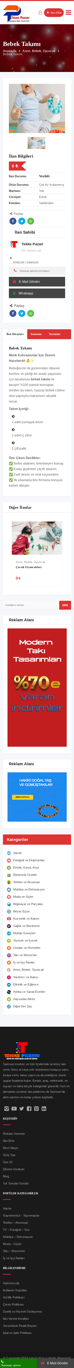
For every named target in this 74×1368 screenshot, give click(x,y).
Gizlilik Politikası (14, 1297)
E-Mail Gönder (29, 281)
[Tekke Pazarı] (16, 13)
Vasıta (7, 1208)
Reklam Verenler (14, 1133)
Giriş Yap (9, 1155)
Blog (6, 1176)
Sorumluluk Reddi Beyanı (20, 1325)
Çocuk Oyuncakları (29, 567)
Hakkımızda (11, 1283)
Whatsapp (26, 293)
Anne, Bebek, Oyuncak (30, 562)
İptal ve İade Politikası (17, 1332)
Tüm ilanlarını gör (31, 250)
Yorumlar (55, 334)
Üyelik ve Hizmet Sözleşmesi (22, 1311)
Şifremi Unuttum (13, 1169)
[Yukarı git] (66, 1349)
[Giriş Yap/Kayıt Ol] (40, 13)
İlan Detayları (15, 334)
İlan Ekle (56, 12)
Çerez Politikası (13, 1304)
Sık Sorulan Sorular (16, 1183)
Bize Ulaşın (10, 1148)
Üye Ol (7, 1162)
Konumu (36, 334)
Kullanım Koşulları (15, 1290)
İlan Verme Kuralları (16, 1318)
